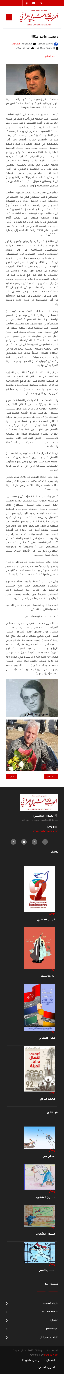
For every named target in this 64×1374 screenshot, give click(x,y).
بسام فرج (49, 1156)
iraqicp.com (51, 1355)
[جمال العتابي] (39, 1007)
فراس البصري (46, 920)
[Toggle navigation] (9, 17)
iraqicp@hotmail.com (45, 831)
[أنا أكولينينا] (39, 948)
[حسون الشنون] (39, 1177)
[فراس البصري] (39, 889)
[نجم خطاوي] (56, 44)
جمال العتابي (47, 1038)
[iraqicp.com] (35, 17)
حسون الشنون (45, 1197)
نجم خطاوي (50, 56)
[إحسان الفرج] (39, 1252)
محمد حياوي (47, 1099)
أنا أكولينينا (48, 976)
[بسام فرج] (39, 1137)
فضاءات (15, 44)
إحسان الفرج (47, 1270)
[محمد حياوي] (39, 1068)
